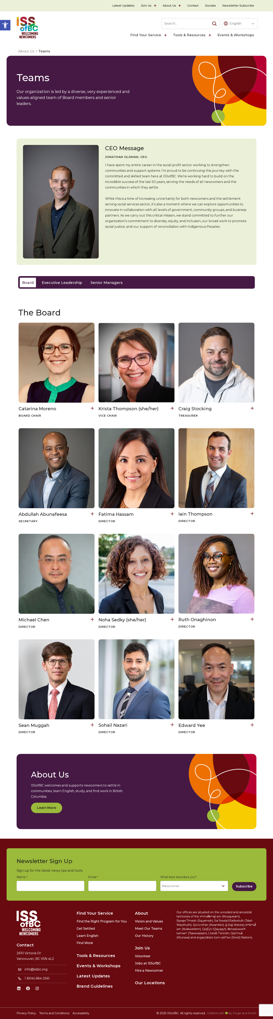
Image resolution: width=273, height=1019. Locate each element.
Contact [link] (193, 5)
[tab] (28, 282)
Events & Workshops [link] (235, 35)
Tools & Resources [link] (189, 35)
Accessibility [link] (81, 1013)
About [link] (141, 913)
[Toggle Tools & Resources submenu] (210, 35)
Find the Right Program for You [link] (102, 921)
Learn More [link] (46, 808)
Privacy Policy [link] (26, 1013)
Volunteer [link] (142, 956)
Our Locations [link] (150, 982)
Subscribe (244, 886)
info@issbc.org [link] (36, 969)
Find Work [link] (85, 943)
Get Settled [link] (86, 928)
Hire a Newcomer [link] (149, 970)
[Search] (214, 23)
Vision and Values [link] (149, 921)
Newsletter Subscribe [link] (238, 5)
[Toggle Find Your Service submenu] (166, 35)
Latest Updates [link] (123, 5)
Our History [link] (144, 936)
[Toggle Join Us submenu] (155, 6)
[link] (5, 25)
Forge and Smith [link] (244, 1013)
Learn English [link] (87, 936)
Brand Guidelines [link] (95, 986)
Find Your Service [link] (145, 35)
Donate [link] (210, 5)
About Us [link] (169, 5)
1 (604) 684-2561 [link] (37, 978)
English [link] (235, 23)
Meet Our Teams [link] (148, 928)
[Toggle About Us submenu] (180, 6)
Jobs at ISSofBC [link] (148, 963)
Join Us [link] (146, 5)
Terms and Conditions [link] (54, 1013)
